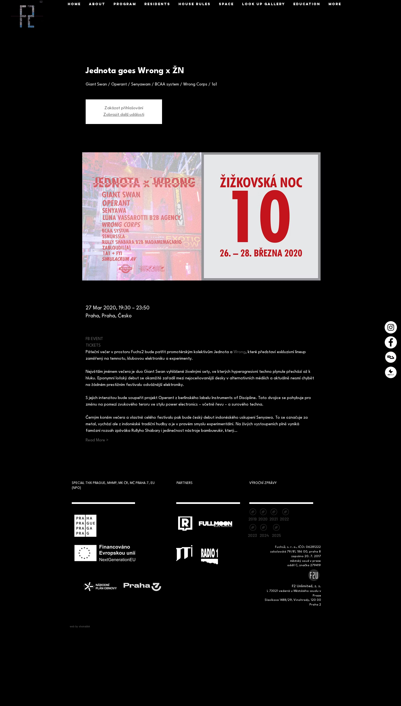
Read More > (97, 440)
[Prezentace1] (391, 372)
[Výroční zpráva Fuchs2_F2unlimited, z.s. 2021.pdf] (274, 512)
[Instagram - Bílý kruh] (391, 327)
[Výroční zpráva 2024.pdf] (263, 528)
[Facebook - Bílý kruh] (391, 342)
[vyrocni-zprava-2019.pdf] (253, 512)
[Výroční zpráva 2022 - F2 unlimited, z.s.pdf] (285, 512)
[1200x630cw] (391, 357)
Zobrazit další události (123, 115)
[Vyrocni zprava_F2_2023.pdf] (253, 528)
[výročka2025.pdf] (276, 528)
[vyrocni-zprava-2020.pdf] (263, 512)
